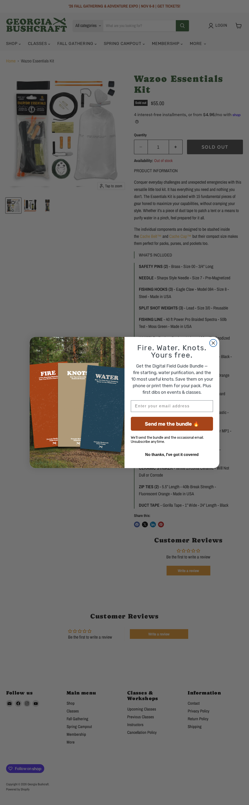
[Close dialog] (213, 343)
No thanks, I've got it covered (172, 455)
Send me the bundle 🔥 (172, 424)
